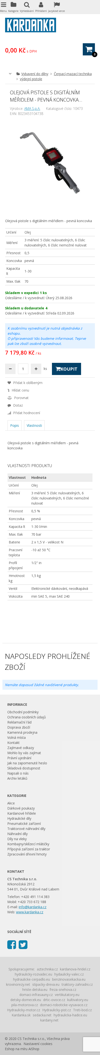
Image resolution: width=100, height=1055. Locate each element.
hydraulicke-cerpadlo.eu (31, 979)
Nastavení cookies (38, 1043)
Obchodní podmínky (23, 712)
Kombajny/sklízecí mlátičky (28, 844)
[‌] (11, 944)
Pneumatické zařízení (24, 823)
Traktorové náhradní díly (26, 828)
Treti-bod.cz (82, 1010)
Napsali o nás (18, 773)
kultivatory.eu (77, 999)
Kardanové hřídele (21, 813)
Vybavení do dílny (34, 73)
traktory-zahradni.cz (77, 984)
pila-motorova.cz (24, 1005)
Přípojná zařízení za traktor (28, 849)
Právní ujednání (19, 758)
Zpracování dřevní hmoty (27, 854)
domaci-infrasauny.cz (36, 994)
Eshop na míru (16, 1048)
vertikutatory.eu (67, 994)
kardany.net (49, 1020)
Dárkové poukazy (21, 808)
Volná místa (16, 737)
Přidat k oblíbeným (27, 382)
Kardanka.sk (21, 1015)
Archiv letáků (17, 778)
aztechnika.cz (47, 969)
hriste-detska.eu (34, 989)
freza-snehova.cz (63, 989)
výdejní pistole (31, 79)
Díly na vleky (17, 839)
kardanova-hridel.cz (75, 969)
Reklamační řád (19, 722)
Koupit (68, 369)
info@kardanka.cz (32, 907)
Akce (11, 803)
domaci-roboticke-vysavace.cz (63, 1005)
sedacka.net (42, 1015)
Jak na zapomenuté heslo (27, 763)
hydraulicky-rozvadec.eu (33, 974)
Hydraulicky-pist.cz (56, 1010)
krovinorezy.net (18, 984)
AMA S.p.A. (32, 108)
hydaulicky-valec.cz (69, 974)
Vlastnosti (34, 425)
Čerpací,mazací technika (73, 73)
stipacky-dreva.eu (45, 984)
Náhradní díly (17, 833)
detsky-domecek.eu (25, 999)
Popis (14, 425)
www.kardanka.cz (29, 912)
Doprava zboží (18, 727)
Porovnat (21, 397)
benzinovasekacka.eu (68, 979)
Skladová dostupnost (23, 768)
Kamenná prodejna (22, 732)
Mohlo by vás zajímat (24, 752)
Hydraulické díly (19, 818)
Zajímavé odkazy (20, 747)
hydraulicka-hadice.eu (70, 1015)
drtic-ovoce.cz (54, 999)
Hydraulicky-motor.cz (23, 1010)
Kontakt (13, 742)
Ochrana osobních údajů (26, 717)
